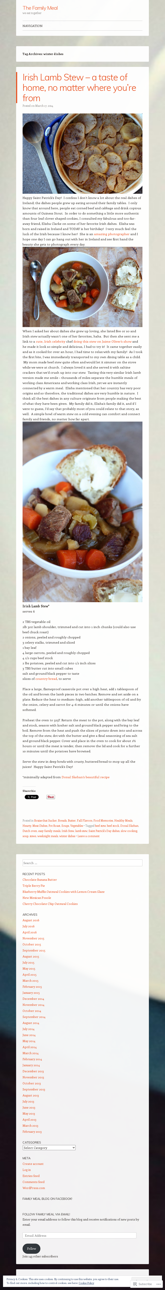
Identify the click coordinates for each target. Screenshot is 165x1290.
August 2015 (31, 956)
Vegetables (76, 825)
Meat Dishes (39, 825)
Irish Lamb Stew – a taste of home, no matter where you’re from (79, 87)
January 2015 (31, 993)
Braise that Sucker (45, 820)
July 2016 (29, 926)
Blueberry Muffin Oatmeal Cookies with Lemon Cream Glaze (64, 892)
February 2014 (32, 1059)
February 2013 (32, 1131)
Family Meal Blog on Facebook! (47, 1199)
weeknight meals (47, 836)
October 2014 (32, 1011)
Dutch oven (30, 831)
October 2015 (32, 944)
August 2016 (31, 920)
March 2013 (30, 1125)
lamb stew (81, 831)
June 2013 (29, 1107)
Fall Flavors (84, 820)
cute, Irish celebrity (50, 341)
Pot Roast (54, 825)
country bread (46, 678)
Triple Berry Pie (34, 886)
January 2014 (31, 1065)
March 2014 (30, 1053)
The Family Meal (40, 8)
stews (33, 836)
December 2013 (33, 1071)
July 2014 (28, 1029)
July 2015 (28, 962)
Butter (72, 820)
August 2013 (31, 1095)
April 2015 (30, 974)
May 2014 (29, 1041)
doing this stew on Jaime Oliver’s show (102, 341)
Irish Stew (68, 831)
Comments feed (33, 1182)
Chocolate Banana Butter (40, 879)
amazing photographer (112, 234)
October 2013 (32, 1083)
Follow (31, 1248)
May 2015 (29, 968)
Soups (65, 825)
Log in (27, 1170)
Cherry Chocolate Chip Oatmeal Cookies (50, 904)
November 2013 (33, 1077)
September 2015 (34, 950)
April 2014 (30, 1047)
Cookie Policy (86, 1283)
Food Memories (103, 820)
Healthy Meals (123, 820)
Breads (62, 820)
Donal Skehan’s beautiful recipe (86, 777)
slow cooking (129, 831)
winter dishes (67, 836)
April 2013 (29, 1119)
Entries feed (31, 1176)
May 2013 (29, 1113)
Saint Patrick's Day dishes (104, 831)
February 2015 (32, 986)
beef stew (100, 825)
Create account (33, 1164)
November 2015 (33, 938)
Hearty (27, 825)
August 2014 (31, 1023)
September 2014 (34, 1017)
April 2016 (30, 932)
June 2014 (29, 1035)
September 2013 (34, 1089)
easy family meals (49, 831)
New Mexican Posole (37, 898)
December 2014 (33, 999)
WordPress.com (34, 1188)
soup (25, 836)
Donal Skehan (129, 825)
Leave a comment (88, 836)
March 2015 (30, 980)
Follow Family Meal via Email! (46, 1214)
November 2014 (33, 1005)
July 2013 (28, 1101)
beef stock (113, 825)
